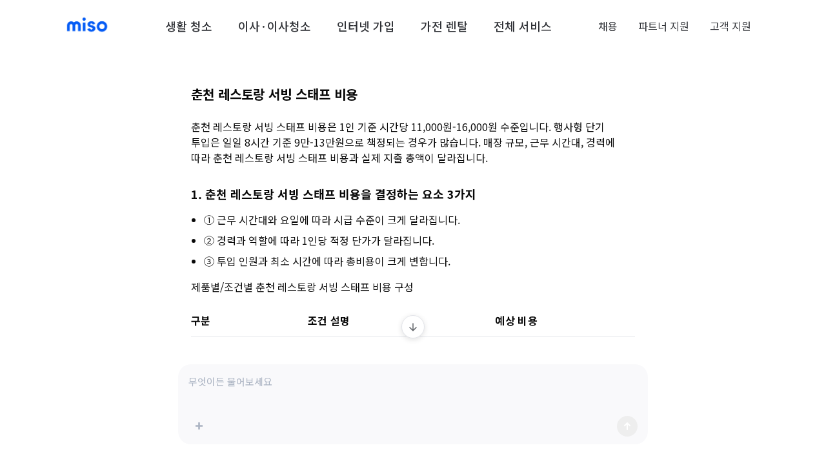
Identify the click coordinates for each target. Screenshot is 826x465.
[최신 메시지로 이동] (413, 326)
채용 (608, 26)
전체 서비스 (523, 25)
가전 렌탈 (444, 25)
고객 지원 (730, 26)
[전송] (627, 426)
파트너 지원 (663, 26)
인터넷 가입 (366, 25)
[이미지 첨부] (198, 426)
